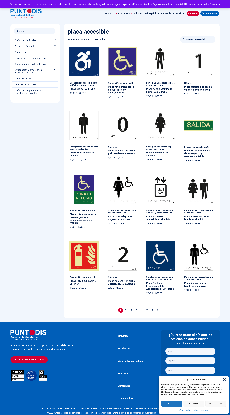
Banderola (20, 52)
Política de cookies (184, 410)
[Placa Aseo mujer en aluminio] (160, 111)
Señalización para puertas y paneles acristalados (30, 91)
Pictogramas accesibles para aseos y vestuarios (160, 84)
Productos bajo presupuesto (30, 58)
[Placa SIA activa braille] (84, 47)
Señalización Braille (25, 40)
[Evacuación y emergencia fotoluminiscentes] (55, 69)
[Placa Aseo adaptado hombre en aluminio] (198, 241)
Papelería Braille (23, 78)
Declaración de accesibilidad (149, 408)
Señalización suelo (25, 46)
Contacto (193, 13)
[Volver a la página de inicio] (28, 335)
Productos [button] (124, 13)
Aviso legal (70, 408)
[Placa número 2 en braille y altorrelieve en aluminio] (122, 241)
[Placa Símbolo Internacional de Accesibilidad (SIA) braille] (160, 241)
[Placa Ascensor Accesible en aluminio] (160, 175)
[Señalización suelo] (55, 46)
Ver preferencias (215, 404)
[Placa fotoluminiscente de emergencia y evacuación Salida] (198, 111)
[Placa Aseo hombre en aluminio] (84, 111)
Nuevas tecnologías (25, 84)
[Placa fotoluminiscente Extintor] (84, 241)
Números (188, 83)
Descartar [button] (215, 4)
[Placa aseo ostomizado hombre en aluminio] (160, 47)
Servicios (123, 336)
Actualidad (179, 13)
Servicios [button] (110, 13)
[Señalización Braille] (55, 40)
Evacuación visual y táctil (120, 83)
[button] (224, 379)
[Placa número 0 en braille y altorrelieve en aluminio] (122, 111)
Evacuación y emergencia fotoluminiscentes (28, 71)
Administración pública (146, 13)
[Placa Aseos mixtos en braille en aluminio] (198, 175)
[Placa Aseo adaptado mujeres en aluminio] (122, 175)
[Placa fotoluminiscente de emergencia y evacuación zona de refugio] (84, 175)
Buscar (54, 30)
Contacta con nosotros (28, 359)
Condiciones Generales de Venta (116, 408)
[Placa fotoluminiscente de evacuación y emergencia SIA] (122, 47)
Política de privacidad (200, 410)
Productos (124, 348)
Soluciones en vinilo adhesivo (30, 64)
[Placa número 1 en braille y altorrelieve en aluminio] (198, 47)
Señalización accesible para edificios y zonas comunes (83, 84)
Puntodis (166, 13)
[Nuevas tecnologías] (55, 84)
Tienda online (210, 13)
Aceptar (171, 404)
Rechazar (193, 404)
